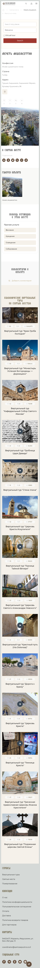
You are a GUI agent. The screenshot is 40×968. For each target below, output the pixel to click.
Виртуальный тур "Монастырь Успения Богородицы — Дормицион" (20, 371)
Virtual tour (10, 35)
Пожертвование (9, 884)
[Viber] (17, 160)
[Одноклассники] (8, 160)
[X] (12, 160)
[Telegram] (26, 160)
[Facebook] (4, 962)
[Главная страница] (3, 10)
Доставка (6, 916)
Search (20, 41)
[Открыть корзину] (21, 4)
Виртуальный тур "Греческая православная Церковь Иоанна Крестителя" (20, 805)
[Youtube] (20, 962)
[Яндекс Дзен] (25, 962)
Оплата (5, 911)
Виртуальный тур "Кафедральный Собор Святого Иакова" (20, 411)
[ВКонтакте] (4, 160)
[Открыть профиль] (31, 4)
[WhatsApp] (21, 160)
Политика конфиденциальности (17, 902)
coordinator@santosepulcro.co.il (16, 947)
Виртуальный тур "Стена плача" (20, 490)
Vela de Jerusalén (9, 3)
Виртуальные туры (11, 875)
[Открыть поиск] (26, 4)
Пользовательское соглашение (16, 907)
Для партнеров (9, 925)
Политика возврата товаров (15, 920)
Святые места (8, 879)
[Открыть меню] (36, 3)
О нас (4, 897)
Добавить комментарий (21, 281)
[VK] (9, 962)
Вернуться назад (10, 13)
